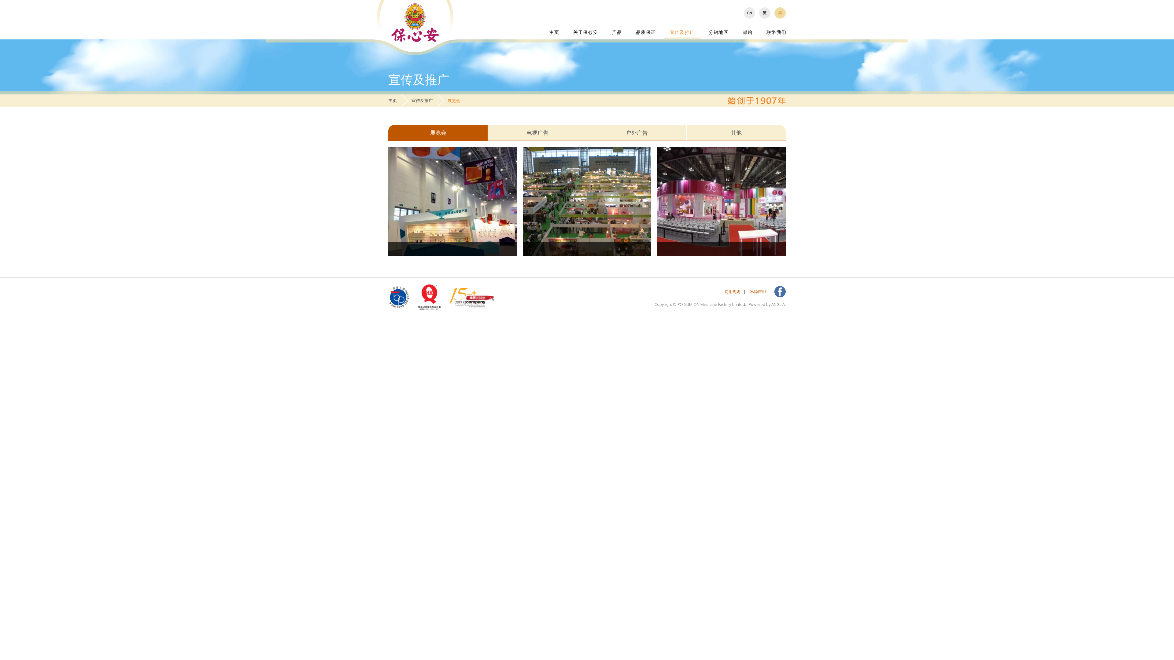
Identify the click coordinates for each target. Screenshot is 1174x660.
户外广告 (637, 132)
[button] (415, 22)
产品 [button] (617, 32)
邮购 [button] (747, 32)
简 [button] (780, 12)
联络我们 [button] (776, 32)
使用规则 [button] (732, 291)
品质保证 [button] (646, 32)
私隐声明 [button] (758, 291)
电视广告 (537, 132)
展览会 (438, 132)
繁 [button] (765, 12)
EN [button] (749, 12)
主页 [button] (554, 32)
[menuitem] (749, 13)
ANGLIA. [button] (778, 304)
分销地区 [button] (719, 32)
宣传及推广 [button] (682, 32)
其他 (736, 132)
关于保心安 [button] (585, 32)
